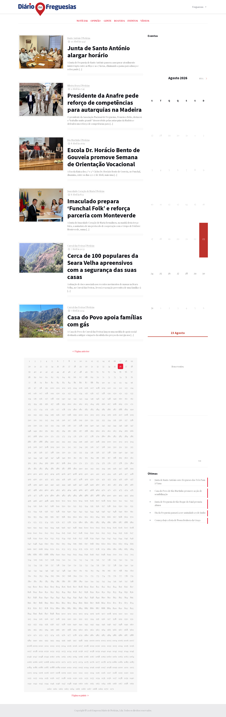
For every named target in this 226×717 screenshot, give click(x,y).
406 (63, 473)
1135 (103, 678)
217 (69, 420)
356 (103, 457)
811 (97, 586)
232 (46, 425)
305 (29, 447)
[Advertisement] (178, 439)
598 (75, 527)
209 (132, 414)
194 (46, 414)
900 (63, 613)
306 (35, 447)
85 (75, 382)
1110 (69, 672)
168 (114, 404)
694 (80, 554)
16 (115, 361)
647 (29, 543)
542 (80, 511)
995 (63, 640)
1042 (115, 651)
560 (75, 516)
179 (69, 409)
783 (46, 581)
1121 (132, 672)
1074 (80, 661)
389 (75, 468)
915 (40, 619)
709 (58, 559)
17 (120, 361)
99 (46, 387)
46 (69, 371)
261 (103, 430)
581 (86, 522)
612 (46, 533)
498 (46, 500)
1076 (92, 661)
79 (41, 382)
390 (80, 468)
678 (97, 549)
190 (132, 409)
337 (103, 452)
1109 (63, 672)
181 (80, 409)
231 (40, 425)
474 (126, 490)
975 (57, 635)
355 (97, 457)
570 (131, 516)
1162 (61, 688)
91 (109, 382)
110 (109, 387)
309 (52, 447)
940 (75, 624)
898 (52, 613)
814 (114, 586)
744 (40, 570)
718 (109, 559)
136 (40, 398)
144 (86, 398)
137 (46, 398)
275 (74, 436)
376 (109, 463)
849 (97, 597)
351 (74, 457)
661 (109, 543)
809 (86, 586)
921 (74, 619)
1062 (120, 656)
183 (91, 409)
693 (75, 554)
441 (46, 484)
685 (29, 554)
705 (35, 559)
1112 (80, 672)
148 (109, 398)
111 (114, 387)
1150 (81, 683)
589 (131, 522)
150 (120, 398)
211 (35, 420)
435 (120, 479)
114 (131, 387)
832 (109, 592)
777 (120, 576)
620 (92, 533)
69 (92, 377)
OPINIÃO (96, 20)
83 (63, 382)
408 (75, 473)
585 (109, 522)
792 (97, 581)
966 (115, 629)
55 (120, 371)
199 (75, 414)
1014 (63, 645)
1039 (97, 651)
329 (57, 452)
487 (92, 495)
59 (35, 377)
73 (115, 377)
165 (97, 404)
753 (92, 570)
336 (97, 452)
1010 (40, 645)
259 (91, 430)
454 (120, 484)
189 (126, 409)
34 (109, 366)
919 (63, 619)
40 (35, 371)
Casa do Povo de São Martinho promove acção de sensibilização (178, 492)
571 (29, 522)
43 (52, 371)
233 (52, 425)
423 (52, 479)
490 (109, 495)
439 (35, 484)
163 (86, 404)
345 (40, 457)
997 (75, 640)
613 (52, 533)
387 (63, 468)
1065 (29, 661)
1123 (35, 678)
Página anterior (82, 351)
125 (86, 393)
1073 (75, 661)
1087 (46, 667)
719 (114, 559)
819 (35, 592)
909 (115, 613)
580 (80, 522)
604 (109, 527)
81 (52, 382)
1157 (120, 683)
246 (126, 425)
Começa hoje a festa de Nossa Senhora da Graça (177, 520)
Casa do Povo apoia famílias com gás (104, 320)
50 (92, 371)
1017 (81, 645)
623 (109, 533)
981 (92, 635)
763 (40, 576)
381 (29, 468)
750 (75, 570)
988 (132, 635)
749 (69, 570)
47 (75, 371)
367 (57, 463)
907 (103, 613)
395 (109, 468)
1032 (58, 651)
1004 (114, 640)
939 (69, 624)
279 (97, 436)
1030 (46, 651)
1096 (97, 667)
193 (40, 414)
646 (132, 538)
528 (109, 506)
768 (69, 576)
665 (131, 543)
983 (103, 635)
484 (75, 495)
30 (86, 366)
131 (120, 393)
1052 (63, 656)
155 (40, 404)
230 (35, 425)
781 (35, 581)
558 (63, 516)
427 (74, 479)
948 (120, 624)
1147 (63, 683)
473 (120, 490)
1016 (75, 645)
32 (98, 366)
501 (63, 500)
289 (46, 441)
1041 (109, 651)
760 (132, 570)
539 (63, 511)
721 (126, 559)
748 (63, 570)
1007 (131, 640)
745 (46, 570)
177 (57, 409)
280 (103, 436)
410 (86, 473)
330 (63, 452)
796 (120, 581)
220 (86, 420)
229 (29, 425)
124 (80, 393)
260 (97, 430)
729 (63, 565)
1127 (58, 678)
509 (109, 500)
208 (126, 414)
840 (46, 597)
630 (41, 538)
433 (109, 479)
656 (80, 543)
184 (97, 409)
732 (80, 565)
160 (69, 404)
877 (40, 608)
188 (120, 409)
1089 (58, 667)
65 (69, 377)
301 (114, 441)
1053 (69, 656)
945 (103, 624)
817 (131, 586)
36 (120, 366)
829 (92, 592)
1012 (52, 645)
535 (40, 511)
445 (69, 484)
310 (57, 447)
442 (52, 484)
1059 (103, 656)
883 (75, 608)
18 (126, 361)
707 (46, 559)
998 (80, 640)
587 (120, 522)
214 (52, 420)
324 (29, 452)
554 (40, 516)
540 (69, 511)
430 (92, 479)
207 (120, 414)
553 (35, 516)
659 (97, 543)
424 (57, 479)
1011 (46, 645)
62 (52, 377)
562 (86, 516)
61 (46, 377)
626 (126, 533)
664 (126, 543)
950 (132, 624)
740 (126, 565)
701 (120, 554)
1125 (46, 678)
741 (131, 565)
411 (92, 473)
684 (132, 549)
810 (92, 586)
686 (35, 554)
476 (29, 495)
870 (109, 602)
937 (57, 624)
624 (114, 533)
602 (97, 527)
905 (92, 613)
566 (109, 516)
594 (52, 527)
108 (97, 387)
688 (46, 554)
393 (97, 468)
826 (75, 592)
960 (81, 629)
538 (57, 511)
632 (52, 538)
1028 (35, 651)
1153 (97, 683)
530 (120, 506)
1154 (103, 683)
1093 (80, 667)
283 (120, 436)
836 (131, 592)
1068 (46, 661)
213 (46, 420)
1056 (86, 656)
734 (92, 565)
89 (97, 382)
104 (75, 387)
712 (74, 559)
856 (29, 602)
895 (35, 613)
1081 (120, 661)
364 (40, 463)
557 (57, 516)
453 (114, 484)
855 (131, 597)
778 (126, 576)
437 (131, 479)
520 (63, 506)
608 (132, 527)
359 (120, 457)
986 (120, 635)
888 (103, 608)
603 (103, 527)
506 (92, 500)
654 (69, 543)
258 (86, 430)
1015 (69, 645)
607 (126, 527)
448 (86, 484)
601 (92, 527)
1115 (97, 672)
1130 (75, 678)
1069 (52, 661)
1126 (52, 678)
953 (40, 629)
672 (63, 549)
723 (29, 565)
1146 (58, 683)
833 (114, 592)
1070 (58, 661)
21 (35, 366)
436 (126, 479)
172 (29, 409)
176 (52, 409)
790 (86, 581)
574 (46, 522)
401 (35, 473)
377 (114, 463)
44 (58, 371)
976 (63, 635)
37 (126, 366)
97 (35, 387)
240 (92, 425)
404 (52, 473)
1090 (63, 667)
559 (69, 516)
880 (58, 608)
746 (52, 570)
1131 (80, 678)
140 (63, 398)
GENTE (107, 20)
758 (120, 570)
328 (52, 452)
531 (126, 506)
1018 (86, 645)
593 (46, 527)
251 (46, 430)
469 (97, 490)
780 (29, 581)
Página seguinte (79, 695)
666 (29, 549)
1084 (29, 667)
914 (35, 619)
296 (86, 441)
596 (63, 527)
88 (92, 382)
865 (80, 602)
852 (114, 597)
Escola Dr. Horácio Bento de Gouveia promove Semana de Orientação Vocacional (103, 157)
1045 (132, 651)
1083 (132, 661)
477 (35, 495)
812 (103, 586)
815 (120, 586)
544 (91, 511)
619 (86, 533)
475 (131, 490)
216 (63, 420)
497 (40, 500)
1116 (103, 672)
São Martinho (73, 140)
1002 (103, 640)
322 (126, 447)
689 (52, 554)
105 (80, 387)
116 (35, 393)
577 (63, 522)
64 (63, 377)
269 (40, 436)
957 (63, 629)
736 (103, 565)
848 (92, 597)
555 (46, 516)
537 (52, 511)
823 (57, 592)
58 (29, 377)
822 (52, 592)
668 (41, 549)
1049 (46, 656)
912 (131, 613)
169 (120, 404)
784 (52, 581)
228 (131, 420)
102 (63, 387)
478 (40, 495)
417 (126, 473)
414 (109, 473)
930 (126, 619)
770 (80, 576)
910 (120, 613)
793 (103, 581)
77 (29, 382)
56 (126, 371)
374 (97, 463)
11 (86, 361)
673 (69, 549)
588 (126, 522)
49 (86, 371)
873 (126, 602)
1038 (92, 651)
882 (69, 608)
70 (98, 377)
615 (63, 533)
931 (131, 619)
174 (40, 409)
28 (75, 366)
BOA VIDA (119, 20)
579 (74, 522)
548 (114, 511)
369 (69, 463)
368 (63, 463)
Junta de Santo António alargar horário (98, 51)
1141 (29, 683)
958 (69, 629)
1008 (29, 645)
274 (69, 436)
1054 (75, 656)
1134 (98, 678)
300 (109, 441)
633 (57, 538)
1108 (58, 672)
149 (114, 398)
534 (35, 511)
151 (126, 398)
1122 (29, 678)
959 (75, 629)
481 (57, 495)
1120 (126, 672)
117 (40, 393)
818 (29, 592)
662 (114, 543)
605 (115, 527)
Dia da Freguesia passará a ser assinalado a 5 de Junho (180, 512)
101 (57, 387)
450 (97, 484)
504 (80, 500)
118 (46, 393)
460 (46, 490)
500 (58, 500)
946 (109, 624)
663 (120, 543)
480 (52, 495)
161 (74, 404)
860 (52, 602)
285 (131, 436)
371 (80, 463)
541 (74, 511)
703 (131, 554)
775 (109, 576)
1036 (80, 651)
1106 (46, 672)
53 (109, 371)
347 (52, 457)
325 (35, 452)
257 (80, 430)
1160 (49, 688)
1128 (63, 678)
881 (63, 608)
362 (29, 463)
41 (41, 371)
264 (120, 430)
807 (75, 586)
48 (80, 371)
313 (74, 447)
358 (114, 457)
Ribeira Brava (73, 85)
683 (126, 549)
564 (97, 516)
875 (29, 608)
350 (69, 457)
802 (46, 586)
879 (52, 608)
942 (86, 624)
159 (63, 404)
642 (109, 538)
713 (80, 559)
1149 (75, 683)
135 (35, 398)
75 (126, 377)
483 (69, 495)
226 (120, 420)
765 (52, 576)
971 (35, 635)
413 (103, 473)
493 (126, 495)
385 (52, 468)
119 (52, 393)
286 (29, 441)
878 (46, 608)
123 (74, 393)
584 (103, 522)
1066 (35, 661)
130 (114, 393)
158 (57, 404)
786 (63, 581)
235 (63, 425)
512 (126, 500)
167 (109, 404)
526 (97, 506)
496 (35, 500)
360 (126, 457)
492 (120, 495)
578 (69, 522)
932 (29, 624)
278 (91, 436)
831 (103, 592)
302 (120, 441)
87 (86, 382)
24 (52, 366)
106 (86, 387)
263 (114, 430)
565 (103, 516)
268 (35, 436)
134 (29, 398)
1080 (114, 661)
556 (52, 516)
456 (131, 484)
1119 (120, 672)
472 (114, 490)
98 (41, 387)
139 (57, 398)
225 (114, 420)
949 (126, 624)
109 (103, 387)
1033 (63, 651)
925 (97, 619)
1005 (120, 640)
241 (97, 425)
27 (69, 366)
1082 (126, 661)
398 (126, 468)
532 (131, 506)
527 (103, 506)
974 (52, 635)
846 (80, 597)
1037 (86, 651)
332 (74, 452)
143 (80, 398)
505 (86, 500)
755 (103, 570)
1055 (81, 656)
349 (63, 457)
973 (46, 635)
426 (69, 479)
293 (69, 441)
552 (29, 516)
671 (57, 549)
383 (40, 468)
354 (92, 457)
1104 (35, 672)
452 (109, 484)
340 (120, 452)
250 (40, 430)
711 (69, 559)
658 (92, 543)
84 (69, 382)
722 (131, 559)
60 (41, 377)
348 (57, 457)
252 (52, 430)
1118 (115, 672)
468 (92, 490)
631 (46, 538)
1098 (109, 667)
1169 (100, 688)
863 (69, 602)
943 (92, 624)
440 (41, 484)
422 (46, 479)
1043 (120, 651)
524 (86, 506)
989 (29, 640)
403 (46, 473)
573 (40, 522)
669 (46, 549)
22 (41, 366)
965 (109, 629)
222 (97, 420)
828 (86, 592)
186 (109, 409)
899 (58, 613)
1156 (115, 683)
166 (103, 404)
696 (92, 554)
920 (69, 619)
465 (75, 490)
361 (131, 457)
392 (91, 468)
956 (57, 629)
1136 (109, 678)
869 (103, 602)
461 (52, 490)
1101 (126, 667)
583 (97, 522)
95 (132, 382)
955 (52, 629)
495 (29, 500)
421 (40, 479)
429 (86, 479)
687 (40, 554)
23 (46, 366)
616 (69, 533)
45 (64, 371)
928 (114, 619)
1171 (112, 688)
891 (120, 608)
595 (57, 527)
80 (46, 382)
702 (126, 554)
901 (69, 613)
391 (86, 468)
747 (57, 570)
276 (80, 436)
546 (103, 511)
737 (109, 565)
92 (115, 382)
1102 (132, 667)
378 (120, 463)
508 (103, 500)
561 (80, 516)
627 (131, 533)
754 (97, 570)
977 (69, 635)
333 (80, 452)
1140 (132, 678)
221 (92, 420)
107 (92, 387)
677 (91, 549)
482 (63, 495)
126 (91, 393)
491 (114, 495)
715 (92, 559)
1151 (86, 683)
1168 (95, 688)
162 (80, 404)
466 (80, 490)
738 (114, 565)
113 (126, 387)
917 (52, 619)
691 (63, 554)
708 (52, 559)
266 (131, 430)
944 (97, 624)
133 (131, 393)
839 (40, 597)
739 (120, 565)
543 (86, 511)
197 (63, 414)
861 (57, 602)
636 (75, 538)
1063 (126, 656)
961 (86, 629)
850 (103, 597)
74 (120, 377)
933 (35, 624)
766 (57, 576)
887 (97, 608)
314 (80, 447)
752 (86, 570)
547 (109, 511)
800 (35, 586)
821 (46, 592)
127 (97, 393)
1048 (40, 656)
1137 (115, 678)
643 (114, 538)
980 (86, 635)
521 (69, 506)
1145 (52, 683)
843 (63, 597)
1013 (58, 645)
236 (69, 425)
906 (98, 613)
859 (46, 602)
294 (75, 441)
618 (80, 533)
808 (81, 586)
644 (120, 538)
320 (114, 447)
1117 (109, 672)
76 (132, 377)
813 (109, 586)
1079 (109, 661)
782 (40, 581)
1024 (120, 645)
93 (120, 382)
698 (103, 554)
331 (69, 452)
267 (29, 436)
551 (131, 511)
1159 (132, 683)
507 (97, 500)
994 (58, 640)
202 (92, 414)
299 (103, 441)
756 (109, 570)
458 (35, 490)
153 (29, 404)
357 (109, 457)
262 (109, 430)
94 (126, 382)
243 (109, 425)
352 (80, 457)
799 (29, 586)
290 (52, 441)
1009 (35, 645)
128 (103, 393)
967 (120, 629)
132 (126, 393)
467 (86, 490)
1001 (97, 640)
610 (35, 533)
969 (132, 629)
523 (80, 506)
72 (109, 377)
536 (46, 511)
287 (35, 441)
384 (46, 468)
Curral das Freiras (76, 245)
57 (132, 371)
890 (115, 608)
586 (114, 522)
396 (114, 468)
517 (46, 506)
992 (46, 640)
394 (103, 468)
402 (40, 473)
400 (29, 473)
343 (29, 457)
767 (63, 576)
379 (126, 463)
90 (103, 382)
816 (126, 586)
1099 (114, 667)
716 (97, 559)
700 (115, 554)
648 (35, 543)
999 (86, 640)
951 (29, 629)
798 (131, 581)
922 (80, 619)
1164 (72, 688)
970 (29, 635)
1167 (89, 688)
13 (98, 361)
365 (46, 463)
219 (80, 420)
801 (41, 586)
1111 (75, 672)
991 (40, 640)
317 (97, 447)
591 (35, 527)
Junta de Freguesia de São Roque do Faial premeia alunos (178, 503)
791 (91, 581)
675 (80, 549)
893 (131, 608)
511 (120, 500)
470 (103, 490)
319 (109, 447)
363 (35, 463)
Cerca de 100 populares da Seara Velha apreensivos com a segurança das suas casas (102, 266)
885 (86, 608)
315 (86, 447)
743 (35, 570)
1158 (126, 683)
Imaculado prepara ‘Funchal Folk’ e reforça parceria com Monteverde (101, 208)
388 (69, 468)
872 (120, 602)
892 (126, 608)
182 (86, 409)
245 (120, 425)
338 (109, 452)
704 (29, 559)
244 (114, 425)
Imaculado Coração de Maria (81, 191)
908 (109, 613)
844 (69, 597)
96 (29, 387)
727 (52, 565)
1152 (92, 683)
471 (109, 490)
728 (57, 565)
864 (75, 602)
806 (69, 586)
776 (114, 576)
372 (86, 463)
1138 (120, 678)
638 (86, 538)
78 (35, 382)
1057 (92, 656)
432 (103, 479)
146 (97, 398)
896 (41, 613)
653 (63, 543)
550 (126, 511)
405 (57, 473)
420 (35, 479)
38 (132, 366)
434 (114, 479)
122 (69, 393)
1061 (115, 656)
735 (97, 565)
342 (131, 452)
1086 (40, 667)
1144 (46, 683)
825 (69, 592)
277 (86, 436)
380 (132, 463)
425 (63, 479)
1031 (52, 651)
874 (131, 602)
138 (52, 398)
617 (74, 533)
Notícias (86, 38)
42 (47, 371)
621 (97, 533)
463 (63, 490)
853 (120, 597)
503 (75, 500)
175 (46, 409)
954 (46, 629)
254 (63, 430)
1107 (52, 672)
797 (126, 581)
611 (40, 533)
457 (29, 490)
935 (46, 624)
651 (52, 543)
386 (57, 468)
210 (29, 420)
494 (131, 495)
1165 (78, 688)
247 (131, 425)
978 (75, 635)
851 (109, 597)
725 (40, 565)
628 (29, 538)
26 (63, 366)
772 (92, 576)
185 (103, 409)
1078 (103, 661)
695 (86, 554)
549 (120, 511)
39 (29, 371)
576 (57, 522)
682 (120, 549)
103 (69, 387)
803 (52, 586)
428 (80, 479)
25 (58, 366)
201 (86, 414)
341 (126, 452)
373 (92, 463)
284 (126, 436)
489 (103, 495)
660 (103, 543)
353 (86, 457)
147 (103, 398)
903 (80, 613)
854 (126, 597)
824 (63, 592)
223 (103, 420)
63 (58, 377)
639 (92, 538)
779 (131, 576)
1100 (120, 667)
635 (69, 538)
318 (103, 447)
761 (29, 576)
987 (126, 635)
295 (80, 441)
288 (40, 441)
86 (80, 382)
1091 (69, 667)
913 (29, 619)
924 (92, 619)
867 (92, 602)
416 (120, 473)
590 (29, 527)
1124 (41, 678)
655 (74, 543)
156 (46, 404)
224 (109, 420)
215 (57, 420)
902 (75, 613)
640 (97, 538)
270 (46, 436)
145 (92, 398)
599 (80, 527)
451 (103, 484)
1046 (29, 656)
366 (52, 463)
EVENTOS (132, 20)
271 (52, 436)
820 (41, 592)
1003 (109, 640)
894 (29, 613)
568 (120, 516)
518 (52, 506)
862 (63, 602)
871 (114, 602)
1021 (103, 645)
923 (86, 619)
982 (97, 635)
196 (57, 414)
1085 (35, 667)
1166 (83, 688)
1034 (69, 651)
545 (97, 511)
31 (92, 366)
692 (69, 554)
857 (35, 602)
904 (86, 613)
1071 (63, 661)
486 (86, 495)
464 (69, 490)
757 (114, 570)
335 (92, 452)
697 (97, 554)
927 (109, 619)
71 (103, 377)
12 (92, 361)
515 (35, 506)
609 (29, 533)
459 (40, 490)
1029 (41, 651)
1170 (106, 688)
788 (75, 581)
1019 (92, 645)
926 (103, 619)
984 (109, 635)
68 (86, 377)
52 (103, 371)
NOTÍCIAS (82, 20)
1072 (69, 661)
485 (80, 495)
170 (126, 404)
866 (86, 602)
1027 (29, 651)
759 (126, 570)
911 (126, 613)
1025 (126, 645)
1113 (86, 672)
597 (69, 527)
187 (114, 409)
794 (109, 581)
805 (63, 586)
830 (97, 592)
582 (91, 522)
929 (120, 619)
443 (57, 484)
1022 (109, 645)
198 (69, 414)
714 (86, 559)
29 (80, 366)
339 (114, 452)
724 (35, 565)
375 (103, 463)
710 (63, 559)
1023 (115, 645)
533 (29, 511)
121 (63, 393)
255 (69, 430)
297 (91, 441)
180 (75, 409)
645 (126, 538)
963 (97, 629)
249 (35, 430)
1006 (126, 640)
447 (80, 484)
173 (35, 409)
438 (29, 484)
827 (80, 592)
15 (109, 361)
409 (80, 473)
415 (114, 473)
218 (74, 420)
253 (57, 430)
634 (63, 538)
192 (35, 414)
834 (120, 592)
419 (29, 479)
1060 (109, 656)
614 (57, 533)
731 (74, 565)
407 (69, 473)
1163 (66, 688)
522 (74, 506)
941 (80, 624)
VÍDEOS (145, 20)
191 (29, 414)
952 (35, 629)
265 (126, 430)
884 (80, 608)
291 (57, 441)
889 (109, 608)
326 (40, 452)
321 (120, 447)
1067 (41, 661)
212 (40, 420)
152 (131, 398)
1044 (126, 651)
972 (40, 635)
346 (46, 457)
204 (103, 414)
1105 (41, 672)
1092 (75, 667)
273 (63, 436)
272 (57, 436)
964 (103, 629)
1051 (58, 656)
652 (57, 543)
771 (86, 576)
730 (69, 565)
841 (52, 597)
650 (46, 543)
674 (75, 549)
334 (86, 452)
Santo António (74, 38)
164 (92, 404)
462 (57, 490)
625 (120, 533)
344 (35, 457)
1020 (97, 645)
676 (86, 549)
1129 (69, 678)
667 (35, 549)
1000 (92, 640)
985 (114, 635)
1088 (52, 667)
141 (69, 398)
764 (46, 576)
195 (52, 414)
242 (103, 425)
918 (57, 619)
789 (80, 581)
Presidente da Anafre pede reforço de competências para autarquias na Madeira (104, 102)
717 (103, 559)
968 (126, 629)
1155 (109, 683)
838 (35, 597)
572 (35, 522)
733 (86, 565)
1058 (97, 656)
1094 (86, 667)
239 (86, 425)
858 (40, 602)
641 (103, 538)
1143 (41, 683)
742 (29, 570)
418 (131, 473)
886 (92, 608)
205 (109, 414)
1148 (69, 683)
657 (86, 543)
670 (52, 549)
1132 (86, 678)
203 (97, 414)
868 (97, 602)
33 (103, 366)
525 (92, 506)
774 (103, 576)
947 (114, 624)
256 (74, 430)
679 (103, 549)
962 (92, 629)
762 (35, 576)
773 (97, 576)
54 (115, 371)
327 (46, 452)
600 (86, 527)
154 (35, 404)
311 (63, 447)
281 (109, 436)
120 (57, 393)
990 (35, 640)
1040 (103, 651)
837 (29, 597)
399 (131, 468)
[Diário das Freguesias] (47, 8)
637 (80, 538)
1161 (55, 688)
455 (126, 484)
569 (126, 516)
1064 (131, 656)
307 (40, 447)
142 (74, 398)
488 (97, 495)
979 (80, 635)
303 (126, 441)
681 (114, 549)
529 (114, 506)
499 (52, 500)
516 (40, 506)
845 (75, 597)
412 (97, 473)
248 (29, 430)
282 (114, 436)
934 (40, 624)
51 (98, 371)
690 (58, 554)
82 (58, 382)
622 (103, 533)
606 (120, 527)
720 (120, 559)
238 (80, 425)
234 (57, 425)
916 (46, 619)
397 (120, 468)
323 (131, 447)
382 (35, 468)
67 (80, 377)
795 (114, 581)
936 (52, 624)
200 (80, 414)
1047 (35, 656)
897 (46, 613)
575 (52, 522)
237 (74, 425)
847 (86, 597)
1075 (86, 661)
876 (35, 608)
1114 (92, 672)
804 (58, 586)
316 (91, 447)
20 (29, 366)
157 (52, 404)
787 (69, 581)
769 (75, 576)
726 (46, 565)
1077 (98, 661)
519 (57, 506)
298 (97, 441)
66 (75, 377)
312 (69, 447)
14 (103, 361)
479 (46, 495)
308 (46, 447)
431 (97, 479)
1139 (126, 678)
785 (57, 581)
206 (115, 414)
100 (52, 387)
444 (63, 484)
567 (114, 516)
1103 (29, 672)
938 (63, 624)
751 (80, 570)
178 (63, 409)
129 (109, 393)
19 (132, 361)
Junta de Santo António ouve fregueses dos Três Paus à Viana (180, 482)
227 (126, 420)
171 (131, 404)
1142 (35, 683)
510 (114, 500)
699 (109, 554)
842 (57, 597)
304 (131, 441)
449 (92, 484)
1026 (132, 645)
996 (69, 640)
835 (126, 592)
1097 (103, 667)
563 (91, 516)
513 (131, 500)
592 (40, 527)
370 (75, 463)
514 (29, 506)
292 (63, 441)
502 (69, 500)
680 (109, 549)
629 (35, 538)
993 (52, 640)
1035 (75, 651)
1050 (52, 656)
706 (41, 559)
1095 (92, 667)
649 (41, 543)
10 (80, 361)
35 (115, 366)
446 (75, 484)
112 (120, 387)
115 (29, 393)
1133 (92, 678)
